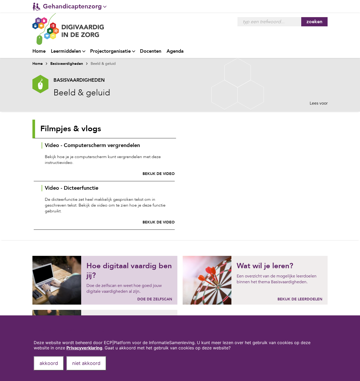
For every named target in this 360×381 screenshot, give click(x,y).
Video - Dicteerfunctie (71, 188)
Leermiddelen (66, 51)
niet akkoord (86, 363)
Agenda (175, 51)
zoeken (314, 21)
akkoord (49, 363)
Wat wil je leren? (265, 266)
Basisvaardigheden (66, 63)
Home (39, 51)
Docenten (150, 51)
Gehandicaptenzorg (72, 6)
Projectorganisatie (110, 51)
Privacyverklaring (84, 347)
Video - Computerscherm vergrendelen (92, 145)
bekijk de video (159, 173)
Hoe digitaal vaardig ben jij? (129, 270)
